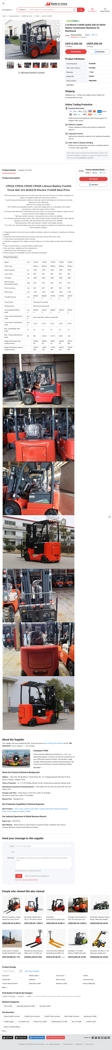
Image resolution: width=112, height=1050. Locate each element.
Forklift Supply (9, 1022)
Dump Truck (6, 811)
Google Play (21, 1037)
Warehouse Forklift (90, 1016)
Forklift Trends (91, 1022)
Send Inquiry (76, 52)
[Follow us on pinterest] (105, 1037)
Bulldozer (32, 979)
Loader (14, 811)
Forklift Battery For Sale (59, 1022)
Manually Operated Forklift (26, 1006)
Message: (11, 858)
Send (18, 876)
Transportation (14, 16)
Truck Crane (60, 976)
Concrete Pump (88, 979)
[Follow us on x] (96, 1037)
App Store (7, 1037)
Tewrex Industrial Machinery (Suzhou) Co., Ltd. (76, 35)
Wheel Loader (33, 976)
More (4, 1031)
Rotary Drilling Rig (60, 809)
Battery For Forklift (40, 1022)
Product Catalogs (33, 971)
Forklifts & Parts (26, 16)
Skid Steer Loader (35, 983)
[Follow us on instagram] (99, 1037)
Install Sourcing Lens (57, 1037)
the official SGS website (54, 743)
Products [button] (22, 10)
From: (12, 846)
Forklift (37, 16)
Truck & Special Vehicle (10, 983)
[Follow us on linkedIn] (109, 1037)
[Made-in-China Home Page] (56, 4)
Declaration (79, 1044)
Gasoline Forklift (45, 1006)
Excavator (20, 811)
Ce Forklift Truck (23, 1022)
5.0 (88, 173)
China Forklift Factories (12, 1016)
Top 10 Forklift (76, 1022)
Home (4, 16)
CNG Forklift (8, 1006)
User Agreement (68, 1044)
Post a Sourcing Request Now (26, 880)
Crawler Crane (29, 809)
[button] (3, 3)
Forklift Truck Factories (52, 1016)
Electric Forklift (47, 16)
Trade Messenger (37, 1037)
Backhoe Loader (61, 983)
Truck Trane (19, 809)
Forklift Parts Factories (32, 1016)
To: (13, 852)
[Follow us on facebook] (93, 1037)
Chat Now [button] (101, 52)
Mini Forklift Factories (72, 1016)
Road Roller (49, 809)
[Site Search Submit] (81, 10)
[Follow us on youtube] (102, 1037)
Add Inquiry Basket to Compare (33, 72)
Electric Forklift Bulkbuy (12, 1027)
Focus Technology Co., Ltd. (41, 1044)
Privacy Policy (89, 1044)
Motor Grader (40, 809)
